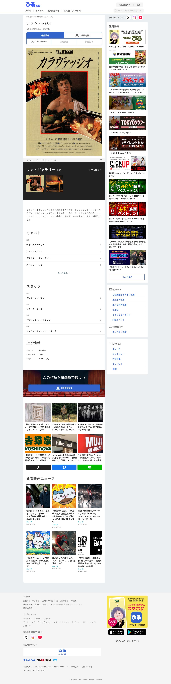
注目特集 (117, 359)
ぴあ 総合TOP (124, 5)
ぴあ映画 (39, 17)
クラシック (46, 622)
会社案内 (26, 666)
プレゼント (118, 364)
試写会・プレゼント (73, 10)
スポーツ (57, 622)
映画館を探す (54, 10)
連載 (115, 369)
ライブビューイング (122, 314)
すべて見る (94, 169)
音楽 (138, 5)
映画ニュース (42, 604)
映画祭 (116, 309)
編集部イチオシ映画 (31, 601)
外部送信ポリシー (61, 666)
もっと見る (63, 273)
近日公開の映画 (120, 304)
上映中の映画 (119, 299)
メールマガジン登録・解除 (33, 670)
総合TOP (26, 618)
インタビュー (119, 353)
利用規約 (74, 666)
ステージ (35, 622)
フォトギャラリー (39, 41)
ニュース (117, 348)
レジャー (67, 622)
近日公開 (40, 10)
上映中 (28, 10)
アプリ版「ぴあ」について (128, 641)
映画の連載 (27, 608)
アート (26, 622)
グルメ (76, 622)
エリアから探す (120, 331)
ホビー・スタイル (89, 622)
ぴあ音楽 (47, 618)
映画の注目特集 (57, 604)
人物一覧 (26, 625)
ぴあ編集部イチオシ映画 (124, 294)
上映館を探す (85, 35)
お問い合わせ (86, 666)
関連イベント (119, 319)
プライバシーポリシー (42, 666)
